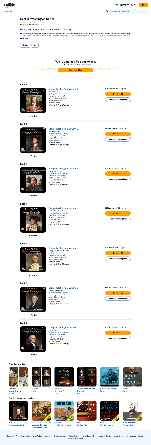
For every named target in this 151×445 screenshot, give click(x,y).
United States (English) (75, 438)
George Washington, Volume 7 (63, 327)
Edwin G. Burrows (63, 425)
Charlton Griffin (61, 96)
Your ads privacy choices (134, 436)
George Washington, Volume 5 (63, 248)
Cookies (108, 436)
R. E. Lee (35, 388)
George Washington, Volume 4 (63, 208)
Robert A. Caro (108, 425)
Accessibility (118, 436)
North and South (129, 423)
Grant (125, 388)
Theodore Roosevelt (108, 388)
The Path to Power (107, 423)
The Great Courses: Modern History (16, 389)
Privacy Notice (73, 436)
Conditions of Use (60, 436)
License (100, 436)
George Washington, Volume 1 (63, 89)
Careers (48, 436)
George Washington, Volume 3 (63, 168)
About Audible (37, 436)
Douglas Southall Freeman (59, 94)
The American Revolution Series (61, 389)
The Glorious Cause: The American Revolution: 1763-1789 (41, 425)
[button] (25, 39)
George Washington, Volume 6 (63, 288)
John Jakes (129, 425)
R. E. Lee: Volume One (17, 423)
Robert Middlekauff (40, 428)
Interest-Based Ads (88, 436)
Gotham (57, 423)
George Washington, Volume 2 (63, 129)
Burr (79, 423)
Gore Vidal (83, 425)
